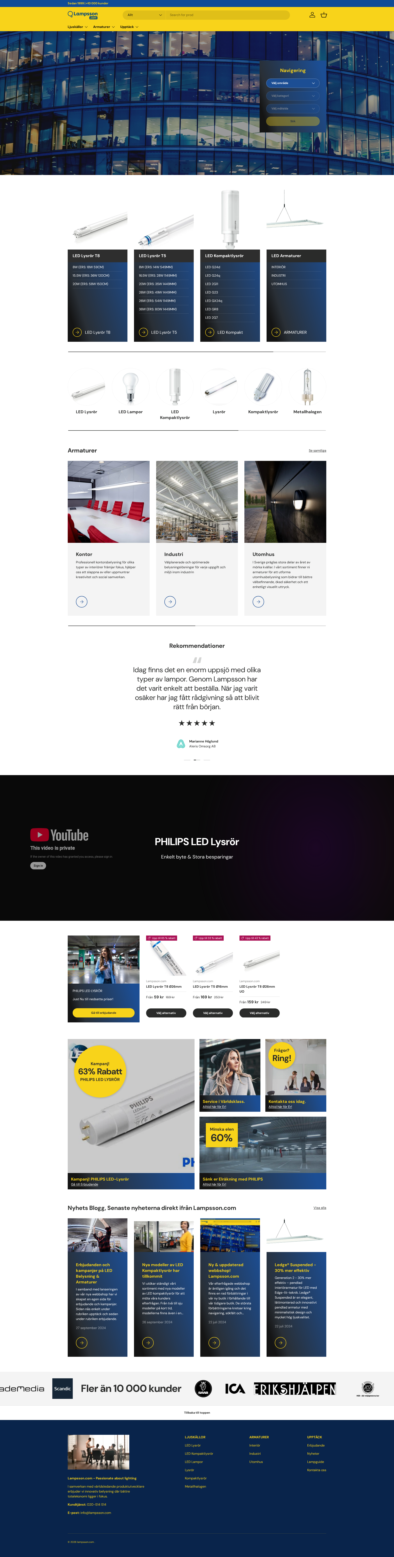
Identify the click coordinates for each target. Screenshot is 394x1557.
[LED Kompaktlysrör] (175, 386)
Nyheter (313, 1453)
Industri (255, 1453)
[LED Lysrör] (86, 386)
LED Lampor (131, 411)
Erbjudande (316, 1445)
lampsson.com (85, 1542)
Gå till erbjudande (103, 1013)
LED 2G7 (211, 317)
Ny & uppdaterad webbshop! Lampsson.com (225, 1270)
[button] (323, 14)
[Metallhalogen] (307, 386)
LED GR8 (211, 309)
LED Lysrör (86, 411)
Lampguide (315, 1462)
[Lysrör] (219, 386)
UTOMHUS (279, 284)
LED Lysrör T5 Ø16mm (210, 986)
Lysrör (219, 411)
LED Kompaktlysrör (175, 414)
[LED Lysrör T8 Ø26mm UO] (259, 956)
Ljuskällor (75, 27)
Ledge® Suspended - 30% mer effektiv (295, 1267)
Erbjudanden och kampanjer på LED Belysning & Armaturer (94, 1273)
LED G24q (212, 275)
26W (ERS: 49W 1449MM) (157, 292)
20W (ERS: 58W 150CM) (90, 284)
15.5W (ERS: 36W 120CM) (91, 275)
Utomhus (256, 1462)
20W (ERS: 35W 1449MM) (157, 284)
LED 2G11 (211, 284)
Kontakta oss (316, 1470)
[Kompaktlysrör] (263, 386)
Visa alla (320, 1208)
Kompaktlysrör (263, 411)
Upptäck (127, 27)
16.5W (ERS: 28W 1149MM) (158, 275)
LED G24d (212, 267)
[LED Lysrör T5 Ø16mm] (213, 956)
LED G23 (211, 292)
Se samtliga (317, 450)
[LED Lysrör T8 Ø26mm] (166, 956)
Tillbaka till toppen (197, 1412)
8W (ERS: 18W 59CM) (88, 267)
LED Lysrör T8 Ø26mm (164, 986)
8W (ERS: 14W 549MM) (156, 267)
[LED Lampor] (130, 386)
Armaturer (101, 27)
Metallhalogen (307, 411)
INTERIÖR (278, 267)
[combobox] (206, 15)
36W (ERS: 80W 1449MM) (158, 309)
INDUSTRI (278, 275)
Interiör (254, 1445)
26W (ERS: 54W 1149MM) (157, 301)
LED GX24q (213, 301)
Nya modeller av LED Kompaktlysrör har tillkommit (162, 1270)
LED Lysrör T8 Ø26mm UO (257, 989)
